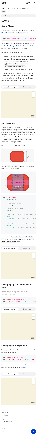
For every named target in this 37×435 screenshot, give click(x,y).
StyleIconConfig (9, 46)
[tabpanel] (18, 104)
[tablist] (18, 87)
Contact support (7, 422)
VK (3, 425)
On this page (7, 16)
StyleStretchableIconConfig (25, 46)
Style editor (5, 33)
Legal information (7, 419)
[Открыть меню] (34, 3)
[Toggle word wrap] (30, 38)
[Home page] (3, 8)
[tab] (10, 87)
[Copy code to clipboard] (33, 38)
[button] (28, 3)
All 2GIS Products (7, 416)
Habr (3, 428)
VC (3, 431)
